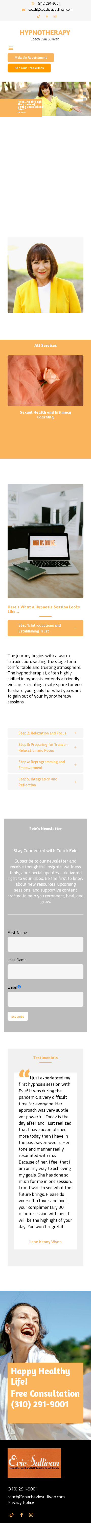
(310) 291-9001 (40, 1404)
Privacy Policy (21, 1502)
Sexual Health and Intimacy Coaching (45, 414)
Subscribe (17, 1017)
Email (12, 987)
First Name (17, 932)
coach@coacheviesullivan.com (36, 1496)
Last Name (17, 960)
